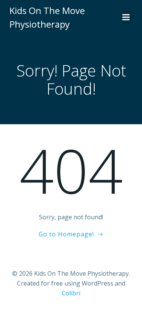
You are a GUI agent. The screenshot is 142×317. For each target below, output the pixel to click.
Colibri (71, 293)
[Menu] (126, 17)
